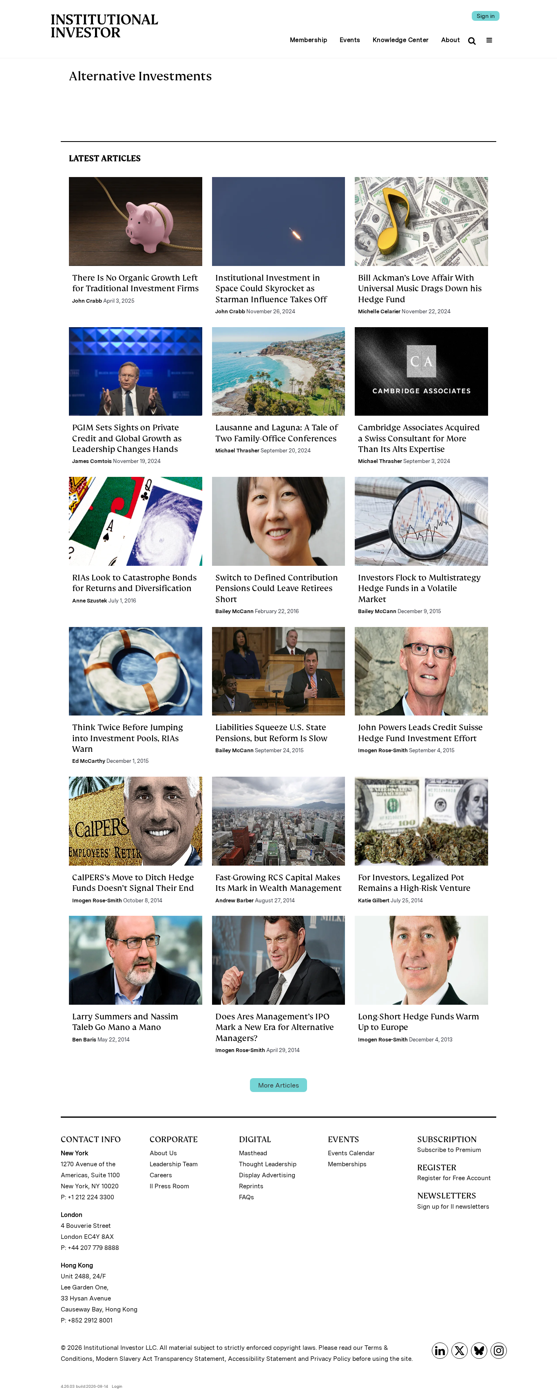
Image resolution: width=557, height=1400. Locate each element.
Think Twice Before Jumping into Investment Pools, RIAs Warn (127, 738)
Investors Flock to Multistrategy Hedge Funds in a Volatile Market (419, 588)
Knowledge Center (401, 40)
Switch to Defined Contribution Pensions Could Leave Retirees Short (276, 588)
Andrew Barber (234, 900)
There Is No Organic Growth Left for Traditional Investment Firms (135, 283)
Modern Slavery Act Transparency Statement (160, 1358)
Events (350, 40)
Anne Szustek (89, 601)
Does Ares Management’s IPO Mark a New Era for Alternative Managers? (274, 1027)
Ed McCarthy (88, 761)
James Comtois (92, 461)
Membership (308, 40)
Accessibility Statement (262, 1358)
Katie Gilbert (373, 900)
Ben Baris (84, 1040)
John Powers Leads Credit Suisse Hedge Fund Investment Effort (420, 732)
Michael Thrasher (237, 450)
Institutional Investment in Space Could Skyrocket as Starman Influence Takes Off (271, 288)
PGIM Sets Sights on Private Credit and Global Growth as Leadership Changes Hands (126, 438)
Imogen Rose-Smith (383, 750)
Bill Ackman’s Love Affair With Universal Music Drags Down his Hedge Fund (420, 288)
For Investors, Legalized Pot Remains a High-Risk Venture (414, 882)
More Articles (278, 1085)
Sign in (486, 16)
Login (117, 1386)
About (450, 40)
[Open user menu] (490, 37)
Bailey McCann (234, 611)
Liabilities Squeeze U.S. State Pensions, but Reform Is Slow (271, 732)
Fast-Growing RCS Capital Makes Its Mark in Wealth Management (278, 882)
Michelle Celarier (379, 311)
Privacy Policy (330, 1358)
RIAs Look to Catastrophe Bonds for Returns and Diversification (134, 583)
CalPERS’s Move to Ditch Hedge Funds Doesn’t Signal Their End (133, 882)
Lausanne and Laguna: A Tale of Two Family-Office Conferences (276, 432)
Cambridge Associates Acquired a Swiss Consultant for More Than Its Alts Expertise (419, 438)
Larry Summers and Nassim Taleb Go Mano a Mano (125, 1021)
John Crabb (87, 301)
